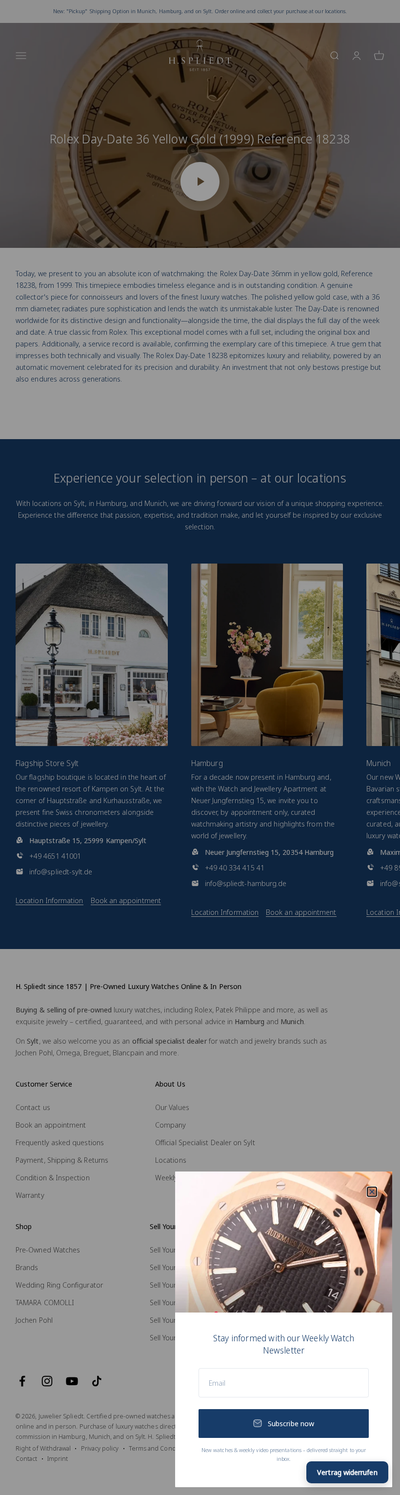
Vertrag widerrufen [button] (347, 1472)
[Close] (372, 1191)
